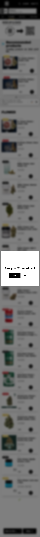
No (25, 276)
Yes (14, 276)
